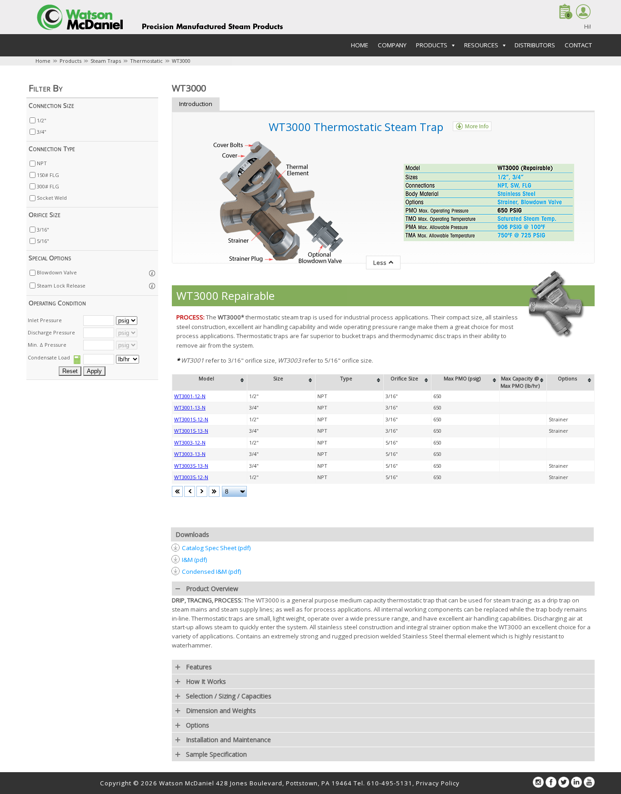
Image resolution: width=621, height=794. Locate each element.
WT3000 (181, 60)
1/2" (41, 120)
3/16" (43, 229)
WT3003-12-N (189, 442)
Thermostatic (146, 60)
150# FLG (48, 175)
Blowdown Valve (57, 272)
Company (392, 45)
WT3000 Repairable (225, 295)
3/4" (41, 131)
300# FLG (48, 186)
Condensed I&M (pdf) (211, 571)
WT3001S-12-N (191, 419)
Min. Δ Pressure (47, 344)
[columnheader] (209, 382)
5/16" (43, 241)
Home (359, 45)
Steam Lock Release (61, 285)
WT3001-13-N (189, 407)
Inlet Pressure (45, 320)
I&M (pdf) (194, 560)
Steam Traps (105, 60)
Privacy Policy (438, 783)
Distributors (535, 45)
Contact (578, 45)
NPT (42, 163)
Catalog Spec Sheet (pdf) (216, 548)
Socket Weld (52, 197)
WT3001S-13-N (191, 430)
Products (70, 60)
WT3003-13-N (189, 453)
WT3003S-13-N (191, 465)
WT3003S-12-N (191, 477)
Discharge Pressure (51, 332)
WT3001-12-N (189, 396)
